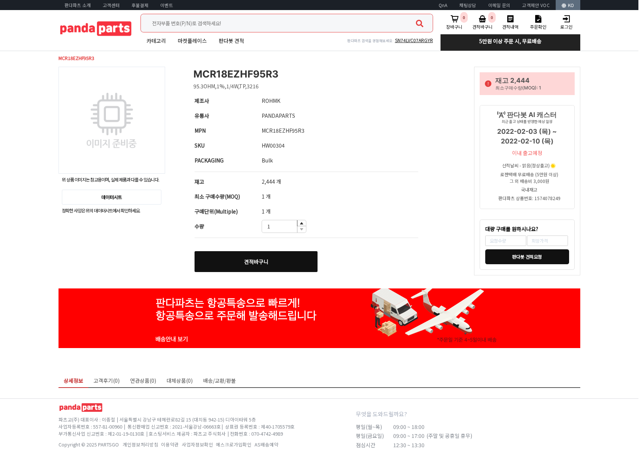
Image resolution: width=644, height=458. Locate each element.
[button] (301, 223)
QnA (443, 5)
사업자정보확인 (197, 444)
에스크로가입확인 (234, 444)
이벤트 (166, 5)
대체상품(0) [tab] (180, 380)
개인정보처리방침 (140, 444)
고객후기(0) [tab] (107, 380)
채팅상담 (467, 5)
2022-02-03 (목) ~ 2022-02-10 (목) (527, 136)
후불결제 (140, 5)
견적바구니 (256, 261)
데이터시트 (111, 197)
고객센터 (111, 5)
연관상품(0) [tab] (143, 380)
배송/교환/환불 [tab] (219, 380)
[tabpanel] (319, 393)
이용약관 (170, 444)
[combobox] (287, 23)
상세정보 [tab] (73, 380)
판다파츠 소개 (77, 5)
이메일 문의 (499, 5)
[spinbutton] (284, 226)
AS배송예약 (266, 444)
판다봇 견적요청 (527, 256)
